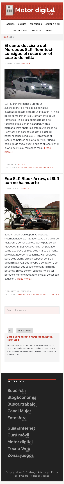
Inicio (5, 37)
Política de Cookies (39, 476)
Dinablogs (31, 472)
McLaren (22, 167)
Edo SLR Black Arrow (28, 294)
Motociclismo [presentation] (25, 330)
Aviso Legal (44, 472)
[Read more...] (24, 278)
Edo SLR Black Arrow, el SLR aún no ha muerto (32, 180)
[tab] (9, 330)
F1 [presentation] (10, 330)
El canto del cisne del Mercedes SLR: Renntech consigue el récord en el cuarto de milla (29, 51)
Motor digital (32, 10)
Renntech (44, 167)
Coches (21, 164)
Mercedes (33, 167)
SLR (51, 167)
